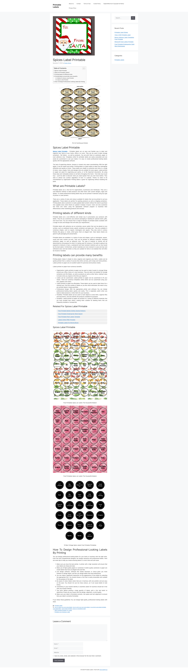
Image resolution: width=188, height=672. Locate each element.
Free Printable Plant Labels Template (69, 317)
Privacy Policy (72, 8)
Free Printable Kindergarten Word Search (70, 314)
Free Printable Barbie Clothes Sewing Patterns (71, 311)
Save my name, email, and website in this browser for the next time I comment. (77, 656)
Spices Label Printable (61, 70)
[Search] (133, 18)
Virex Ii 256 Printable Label (122, 35)
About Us (71, 3)
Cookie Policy (97, 3)
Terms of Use (87, 3)
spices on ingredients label (79, 608)
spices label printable (67, 608)
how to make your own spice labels (63, 607)
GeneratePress (103, 669)
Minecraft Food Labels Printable (124, 42)
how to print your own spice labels (81, 607)
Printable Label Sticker (121, 32)
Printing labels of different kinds (63, 74)
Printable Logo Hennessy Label (62, 612)
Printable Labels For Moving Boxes (68, 322)
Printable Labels (57, 6)
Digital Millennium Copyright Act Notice (114, 3)
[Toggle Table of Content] (83, 68)
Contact (79, 3)
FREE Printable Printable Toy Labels (63, 610)
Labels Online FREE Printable (66, 320)
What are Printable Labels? (62, 72)
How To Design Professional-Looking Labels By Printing (70, 81)
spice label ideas (57, 608)
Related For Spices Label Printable (65, 78)
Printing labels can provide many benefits (66, 76)
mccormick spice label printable (98, 607)
